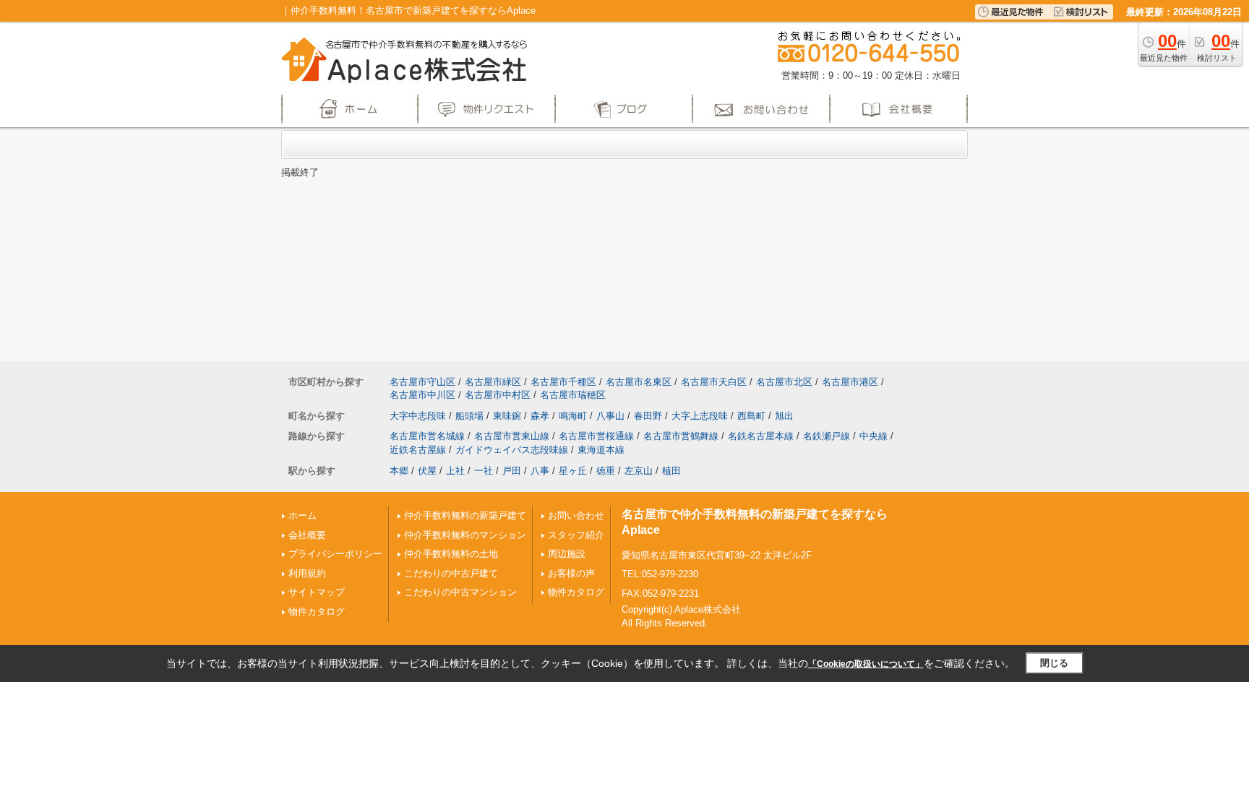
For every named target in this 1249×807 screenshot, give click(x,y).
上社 (455, 470)
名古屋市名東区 (638, 381)
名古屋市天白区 (714, 381)
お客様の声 (571, 573)
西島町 (751, 415)
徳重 (605, 470)
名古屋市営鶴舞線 (680, 436)
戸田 (511, 470)
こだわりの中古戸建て (451, 573)
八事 (540, 470)
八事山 (610, 415)
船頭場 (469, 415)
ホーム (302, 515)
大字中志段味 (418, 415)
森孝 (540, 415)
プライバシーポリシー (335, 553)
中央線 (873, 436)
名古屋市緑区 (493, 381)
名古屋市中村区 (498, 394)
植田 (671, 470)
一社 (483, 470)
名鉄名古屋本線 (761, 436)
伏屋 (427, 470)
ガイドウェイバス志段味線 (511, 449)
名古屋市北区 (784, 381)
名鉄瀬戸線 (826, 436)
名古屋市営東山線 (511, 436)
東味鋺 (507, 415)
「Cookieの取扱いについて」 (866, 664)
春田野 (648, 415)
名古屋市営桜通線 (596, 436)
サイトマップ (316, 592)
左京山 (638, 470)
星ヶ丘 (573, 470)
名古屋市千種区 (563, 381)
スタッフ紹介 (576, 535)
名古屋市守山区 (422, 381)
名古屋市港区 (850, 381)
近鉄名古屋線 (418, 449)
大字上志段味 (699, 415)
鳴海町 (573, 415)
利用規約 (307, 573)
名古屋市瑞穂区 (573, 394)
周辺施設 (566, 553)
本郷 (399, 470)
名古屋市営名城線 (427, 436)
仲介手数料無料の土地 (451, 553)
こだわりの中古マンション (460, 592)
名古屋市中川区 (422, 394)
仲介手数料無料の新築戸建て (465, 515)
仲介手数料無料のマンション (465, 535)
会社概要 (307, 535)
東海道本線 (601, 449)
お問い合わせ (576, 515)
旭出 (784, 415)
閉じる (1054, 662)
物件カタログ (316, 611)
